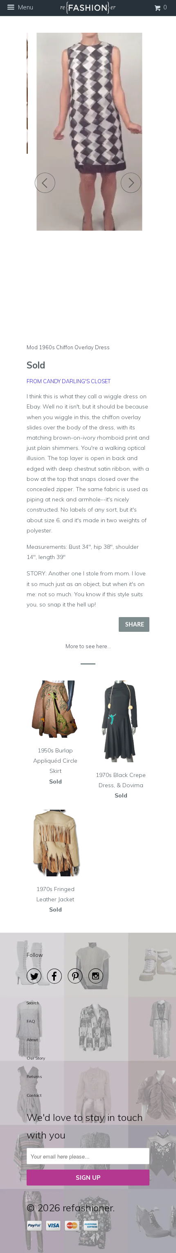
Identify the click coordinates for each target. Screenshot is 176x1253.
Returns (34, 1076)
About (32, 1039)
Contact (34, 1095)
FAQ (31, 1021)
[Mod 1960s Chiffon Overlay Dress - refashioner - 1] (88, 132)
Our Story (36, 1058)
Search (33, 1003)
